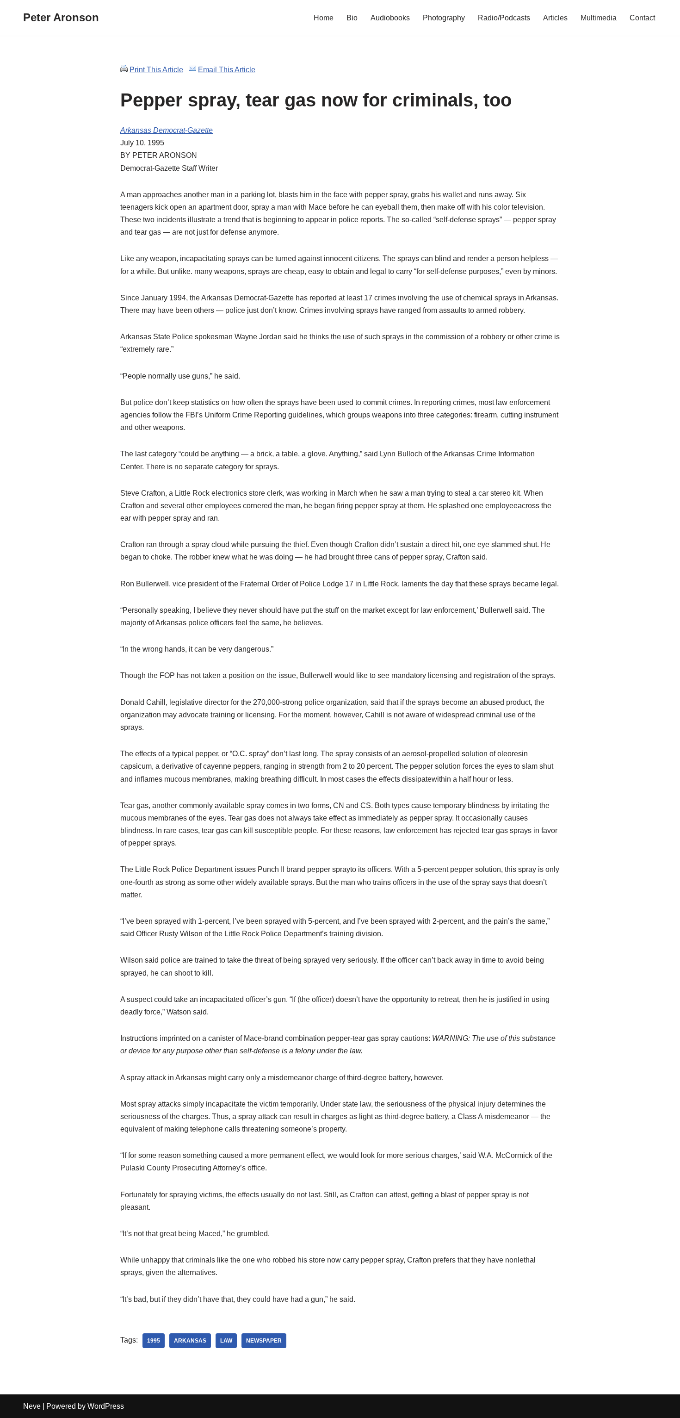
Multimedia (599, 18)
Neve (32, 1406)
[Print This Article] (124, 70)
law (226, 1340)
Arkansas (190, 1340)
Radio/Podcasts (504, 18)
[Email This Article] (192, 70)
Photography (444, 18)
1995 (153, 1340)
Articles (555, 18)
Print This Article (156, 70)
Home (324, 18)
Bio (352, 18)
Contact (642, 18)
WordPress (105, 1406)
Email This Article (226, 70)
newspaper (264, 1340)
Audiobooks (390, 18)
